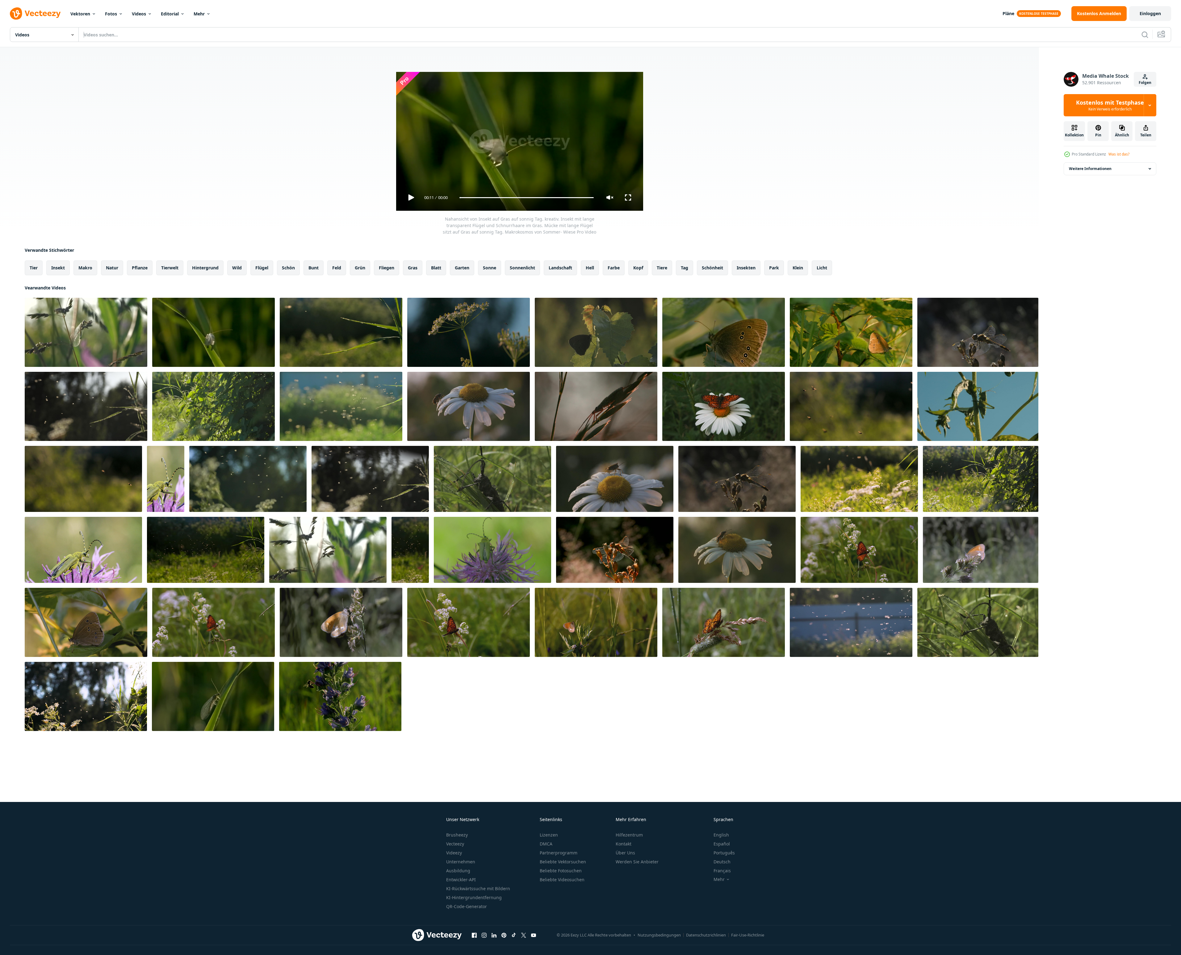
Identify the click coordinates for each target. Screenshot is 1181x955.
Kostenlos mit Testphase (1110, 105)
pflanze (140, 268)
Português (724, 853)
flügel (261, 268)
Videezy (454, 853)
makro (85, 268)
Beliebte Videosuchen (562, 879)
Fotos (111, 14)
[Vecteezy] (35, 13)
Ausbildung (458, 871)
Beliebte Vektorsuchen (563, 862)
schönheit (712, 268)
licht (822, 268)
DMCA (546, 844)
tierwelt (169, 268)
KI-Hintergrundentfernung (474, 897)
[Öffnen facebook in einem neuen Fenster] (474, 934)
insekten (746, 268)
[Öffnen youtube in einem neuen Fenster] (533, 934)
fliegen (386, 268)
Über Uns (625, 853)
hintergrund (205, 268)
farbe (614, 268)
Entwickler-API (461, 879)
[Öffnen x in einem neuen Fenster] (523, 934)
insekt (58, 268)
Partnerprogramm (558, 853)
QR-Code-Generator (466, 906)
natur (112, 268)
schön (288, 268)
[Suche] (1145, 34)
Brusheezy (457, 835)
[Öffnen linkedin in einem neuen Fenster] (494, 934)
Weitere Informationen (1090, 168)
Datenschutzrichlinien (706, 935)
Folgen (1145, 82)
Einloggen (1150, 13)
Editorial (170, 14)
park (774, 268)
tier (34, 268)
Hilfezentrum (629, 835)
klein (798, 268)
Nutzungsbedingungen (659, 935)
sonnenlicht (522, 268)
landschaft (560, 268)
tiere (662, 268)
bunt (313, 268)
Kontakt (623, 844)
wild (237, 268)
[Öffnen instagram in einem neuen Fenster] (484, 934)
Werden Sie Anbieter (637, 862)
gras (412, 268)
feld (336, 268)
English (721, 835)
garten (462, 268)
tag (684, 268)
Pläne (1008, 13)
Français (722, 871)
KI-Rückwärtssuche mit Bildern (478, 888)
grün (360, 268)
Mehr (199, 14)
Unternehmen (460, 862)
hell (590, 268)
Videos (139, 14)
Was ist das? (1118, 154)
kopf (638, 268)
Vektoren (80, 14)
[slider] (526, 197)
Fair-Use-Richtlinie (747, 935)
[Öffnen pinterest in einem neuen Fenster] (503, 934)
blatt (436, 268)
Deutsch (722, 862)
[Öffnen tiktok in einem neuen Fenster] (513, 934)
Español (722, 844)
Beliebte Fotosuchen (561, 871)
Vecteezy (455, 844)
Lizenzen (549, 835)
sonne (489, 268)
